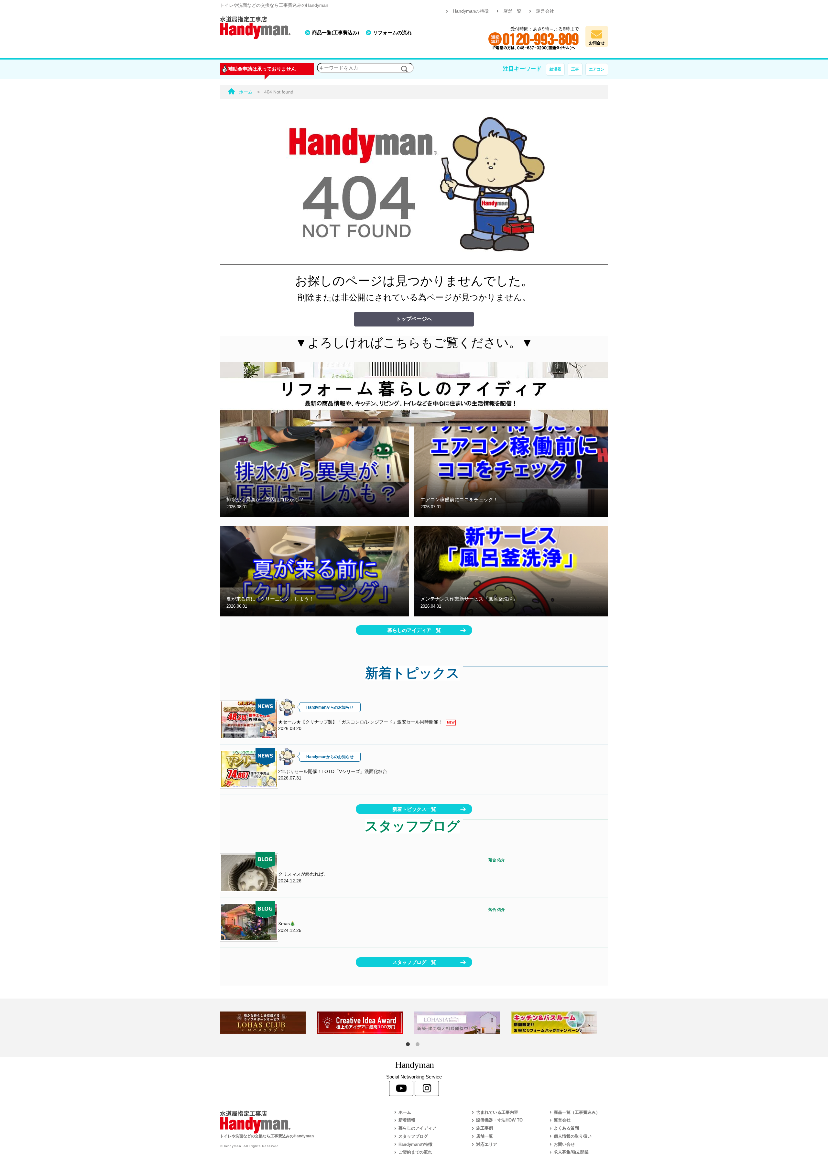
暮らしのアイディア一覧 (414, 630)
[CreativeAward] (365, 1023)
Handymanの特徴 (471, 11)
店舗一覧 (512, 11)
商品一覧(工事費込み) (335, 32)
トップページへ (414, 319)
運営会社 (545, 11)
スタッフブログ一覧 (414, 962)
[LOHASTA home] (462, 1023)
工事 (575, 69)
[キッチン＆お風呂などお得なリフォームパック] (559, 1023)
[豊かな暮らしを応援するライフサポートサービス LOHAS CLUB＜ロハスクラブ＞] (268, 1023)
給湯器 (555, 69)
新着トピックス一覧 (414, 809)
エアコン (597, 69)
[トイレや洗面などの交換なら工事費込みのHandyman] (292, 1122)
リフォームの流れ (392, 32)
